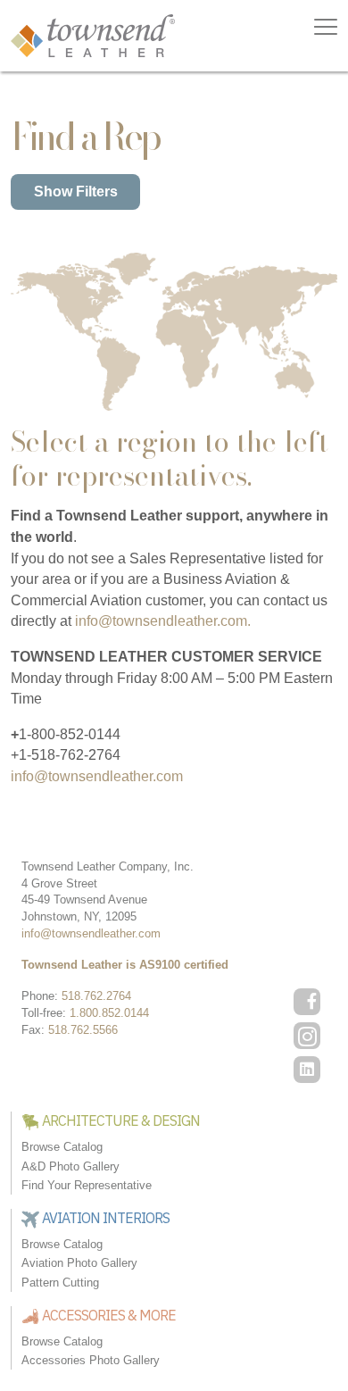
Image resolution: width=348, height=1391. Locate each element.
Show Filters (76, 191)
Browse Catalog (62, 1147)
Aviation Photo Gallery (79, 1263)
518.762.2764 (96, 996)
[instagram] (307, 1035)
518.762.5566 (83, 1030)
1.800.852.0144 (109, 1013)
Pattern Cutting (60, 1282)
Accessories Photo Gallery (90, 1360)
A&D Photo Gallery (70, 1166)
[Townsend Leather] (93, 34)
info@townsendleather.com (97, 776)
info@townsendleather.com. (163, 621)
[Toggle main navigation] (325, 26)
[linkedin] (307, 1069)
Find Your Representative (86, 1185)
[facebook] (307, 1001)
